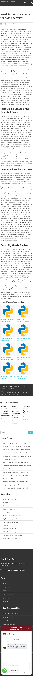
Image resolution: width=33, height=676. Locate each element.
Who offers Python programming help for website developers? (14, 387)
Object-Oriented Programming (12, 515)
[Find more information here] (16, 650)
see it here (13, 186)
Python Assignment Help (10, 522)
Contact (5, 602)
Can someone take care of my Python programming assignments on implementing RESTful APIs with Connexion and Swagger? (16, 447)
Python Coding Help (20, 24)
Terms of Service (8, 594)
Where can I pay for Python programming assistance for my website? (14, 393)
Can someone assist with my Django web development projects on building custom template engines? (16, 475)
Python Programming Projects (12, 532)
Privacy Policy (7, 587)
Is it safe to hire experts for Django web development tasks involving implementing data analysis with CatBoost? (17, 456)
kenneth (8, 24)
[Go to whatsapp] (4, 670)
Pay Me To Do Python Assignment (13, 519)
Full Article (16, 249)
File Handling (7, 512)
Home (5, 583)
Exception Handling (9, 509)
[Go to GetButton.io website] (4, 674)
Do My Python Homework (10, 506)
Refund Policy (7, 591)
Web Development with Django (12, 535)
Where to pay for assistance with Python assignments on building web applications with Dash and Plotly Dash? (17, 466)
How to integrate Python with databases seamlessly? (5, 411)
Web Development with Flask (12, 538)
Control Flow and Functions (11, 499)
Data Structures (8, 502)
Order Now (6, 598)
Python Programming (9, 528)
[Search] (30, 432)
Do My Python (7, 1)
